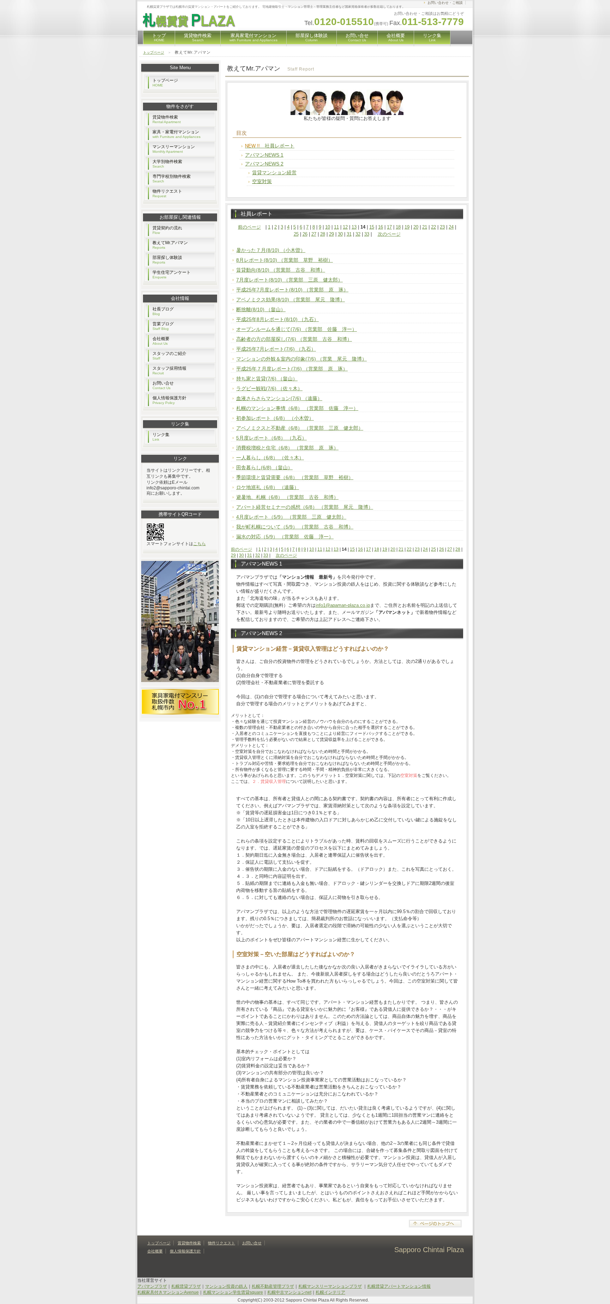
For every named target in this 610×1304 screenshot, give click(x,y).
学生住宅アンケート (171, 274)
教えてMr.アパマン (170, 244)
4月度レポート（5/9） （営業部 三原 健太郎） (291, 517)
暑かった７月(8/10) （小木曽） (270, 250)
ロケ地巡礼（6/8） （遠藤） (267, 487)
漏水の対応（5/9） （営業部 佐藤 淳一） (285, 536)
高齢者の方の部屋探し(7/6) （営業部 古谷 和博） (294, 339)
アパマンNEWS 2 (264, 164)
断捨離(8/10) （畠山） (261, 309)
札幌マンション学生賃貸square (233, 1292)
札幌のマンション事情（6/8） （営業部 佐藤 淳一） (297, 408)
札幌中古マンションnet (289, 1292)
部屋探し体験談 (311, 37)
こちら (199, 543)
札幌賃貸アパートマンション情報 (399, 1286)
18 (398, 227)
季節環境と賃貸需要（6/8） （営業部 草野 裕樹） (294, 477)
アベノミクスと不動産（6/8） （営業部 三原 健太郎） (299, 428)
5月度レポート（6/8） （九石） (271, 438)
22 (433, 227)
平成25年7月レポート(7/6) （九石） (276, 349)
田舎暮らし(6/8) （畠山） (264, 467)
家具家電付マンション (253, 37)
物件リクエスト (167, 193)
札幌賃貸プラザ (186, 1286)
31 (349, 234)
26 (305, 234)
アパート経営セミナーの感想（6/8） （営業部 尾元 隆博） (304, 507)
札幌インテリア (330, 1292)
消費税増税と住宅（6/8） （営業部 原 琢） (287, 448)
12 (345, 227)
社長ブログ (163, 311)
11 (336, 227)
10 (327, 227)
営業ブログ (163, 326)
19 (407, 227)
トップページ (153, 52)
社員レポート (269, 146)
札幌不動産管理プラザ (273, 1286)
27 (313, 234)
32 (357, 234)
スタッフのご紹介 (169, 355)
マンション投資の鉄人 (226, 1286)
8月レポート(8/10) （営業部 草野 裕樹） (284, 260)
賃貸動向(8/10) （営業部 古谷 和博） (280, 270)
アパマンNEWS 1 (264, 155)
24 (451, 227)
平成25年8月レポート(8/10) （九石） (277, 319)
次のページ (389, 234)
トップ (159, 37)
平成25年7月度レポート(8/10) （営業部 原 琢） (292, 289)
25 (296, 234)
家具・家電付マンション (176, 134)
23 (442, 227)
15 (371, 227)
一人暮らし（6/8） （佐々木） (270, 457)
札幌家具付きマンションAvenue (168, 1292)
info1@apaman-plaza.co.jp (343, 605)
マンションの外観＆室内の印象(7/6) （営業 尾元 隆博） (301, 359)
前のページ (249, 227)
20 (415, 227)
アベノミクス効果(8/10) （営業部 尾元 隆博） (290, 299)
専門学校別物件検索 (171, 178)
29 (331, 234)
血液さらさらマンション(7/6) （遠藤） (279, 398)
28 (322, 234)
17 (389, 227)
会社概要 (396, 37)
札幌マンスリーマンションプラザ (330, 1286)
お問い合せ (357, 37)
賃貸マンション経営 (274, 172)
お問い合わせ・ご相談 (445, 3)
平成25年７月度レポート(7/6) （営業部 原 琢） (292, 369)
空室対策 (262, 181)
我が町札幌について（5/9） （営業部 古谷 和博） (294, 527)
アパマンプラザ (152, 1286)
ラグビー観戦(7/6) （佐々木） (269, 388)
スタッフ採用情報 (169, 370)
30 (340, 234)
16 (380, 227)
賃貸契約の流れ (167, 230)
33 (366, 234)
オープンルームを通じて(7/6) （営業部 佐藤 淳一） (296, 329)
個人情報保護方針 (169, 400)
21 (424, 227)
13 (354, 227)
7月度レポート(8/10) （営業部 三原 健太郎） (289, 280)
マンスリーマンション (173, 148)
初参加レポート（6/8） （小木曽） (275, 418)
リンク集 (432, 37)
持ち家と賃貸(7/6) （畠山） (267, 378)
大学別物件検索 (167, 163)
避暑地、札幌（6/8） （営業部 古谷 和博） (287, 497)
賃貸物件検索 (197, 37)
